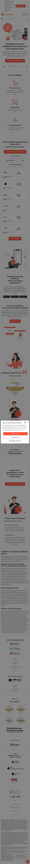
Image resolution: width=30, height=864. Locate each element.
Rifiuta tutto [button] (15, 437)
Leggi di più (21, 430)
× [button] (26, 422)
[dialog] (15, 431)
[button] (15, 441)
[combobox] (25, 422)
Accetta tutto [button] (15, 433)
